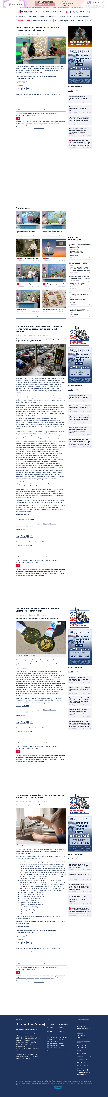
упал (63, 382)
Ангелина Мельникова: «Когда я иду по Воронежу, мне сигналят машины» (79, 277)
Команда (61, 1028)
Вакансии (49, 1028)
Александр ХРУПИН (22, 706)
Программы (84, 16)
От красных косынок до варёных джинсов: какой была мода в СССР (79, 108)
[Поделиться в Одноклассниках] (21, 88)
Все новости (41, 317)
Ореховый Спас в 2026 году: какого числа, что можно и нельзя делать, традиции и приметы (78, 131)
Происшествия (30, 16)
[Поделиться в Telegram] (24, 88)
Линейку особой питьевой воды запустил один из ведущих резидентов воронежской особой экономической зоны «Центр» (80, 143)
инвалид (21, 519)
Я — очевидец (51, 16)
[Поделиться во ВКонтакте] (17, 88)
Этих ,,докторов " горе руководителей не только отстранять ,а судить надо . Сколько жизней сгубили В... (80, 253)
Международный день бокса (28, 284)
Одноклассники (21, 78)
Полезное (62, 16)
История (49, 1031)
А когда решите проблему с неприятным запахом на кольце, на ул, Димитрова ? (80, 301)
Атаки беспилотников (40, 21)
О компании (50, 1024)
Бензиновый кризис (23, 21)
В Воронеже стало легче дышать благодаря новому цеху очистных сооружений (78, 294)
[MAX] (36, 1024)
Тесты (69, 16)
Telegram (46, 76)
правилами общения (46, 124)
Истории (40, 16)
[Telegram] (21, 1024)
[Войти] (74, 12)
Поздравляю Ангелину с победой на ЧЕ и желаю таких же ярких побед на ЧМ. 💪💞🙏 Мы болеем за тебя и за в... (80, 284)
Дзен (28, 78)
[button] (90, 20)
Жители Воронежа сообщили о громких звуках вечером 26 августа (79, 309)
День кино (22, 309)
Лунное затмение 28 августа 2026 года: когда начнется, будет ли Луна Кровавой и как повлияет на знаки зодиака (79, 119)
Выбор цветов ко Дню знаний (54, 284)
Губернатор (80, 21)
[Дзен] (17, 1024)
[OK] (29, 1024)
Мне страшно (74, 314)
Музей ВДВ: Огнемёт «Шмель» (29, 258)
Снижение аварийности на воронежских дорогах (52, 232)
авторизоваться (39, 128)
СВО (51, 21)
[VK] (25, 1024)
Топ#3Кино (48, 258)
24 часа (70, 90)
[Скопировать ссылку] (31, 88)
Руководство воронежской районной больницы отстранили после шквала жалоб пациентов (79, 246)
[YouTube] (40, 1024)
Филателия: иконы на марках (54, 309)
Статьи (75, 16)
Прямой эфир (87, 12)
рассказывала (21, 411)
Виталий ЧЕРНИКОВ (22, 515)
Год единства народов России (64, 21)
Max (32, 78)
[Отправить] (18, 118)
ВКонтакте (52, 76)
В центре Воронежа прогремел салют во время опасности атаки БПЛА (79, 262)
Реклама (61, 1031)
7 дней (76, 90)
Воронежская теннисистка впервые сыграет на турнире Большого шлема (78, 98)
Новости (19, 16)
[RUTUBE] (32, 1024)
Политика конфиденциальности (26, 1029)
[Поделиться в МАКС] (27, 88)
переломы (30, 519)
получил (34, 447)
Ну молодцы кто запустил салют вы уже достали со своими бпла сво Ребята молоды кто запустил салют (80, 269)
